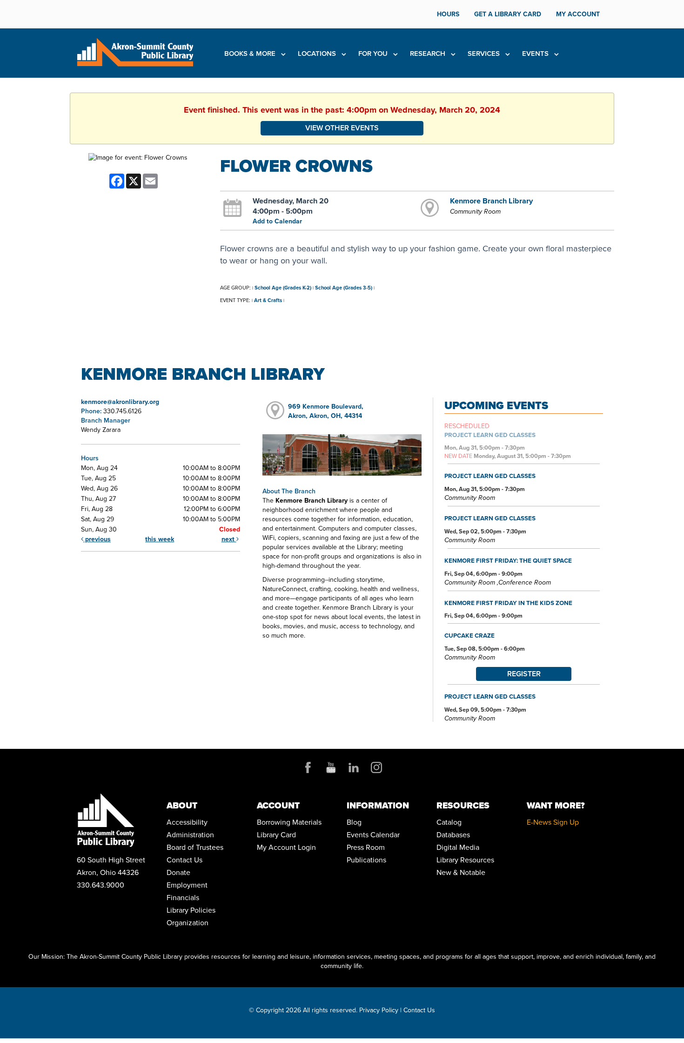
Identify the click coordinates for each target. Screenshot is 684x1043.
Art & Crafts (268, 300)
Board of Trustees (195, 847)
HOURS (448, 14)
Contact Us (184, 860)
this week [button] (159, 539)
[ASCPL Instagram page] (376, 767)
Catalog (449, 822)
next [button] (228, 539)
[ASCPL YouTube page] (330, 767)
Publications (366, 860)
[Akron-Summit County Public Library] (135, 51)
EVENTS (536, 53)
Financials (183, 897)
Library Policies (191, 910)
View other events (342, 127)
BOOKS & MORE (250, 53)
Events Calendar (373, 834)
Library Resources (465, 860)
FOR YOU (373, 53)
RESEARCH (428, 53)
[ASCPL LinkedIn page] (353, 767)
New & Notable (460, 872)
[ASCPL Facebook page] (308, 767)
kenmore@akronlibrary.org (120, 402)
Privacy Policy (378, 1010)
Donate (178, 872)
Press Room (366, 847)
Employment (187, 885)
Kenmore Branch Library (491, 200)
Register (524, 673)
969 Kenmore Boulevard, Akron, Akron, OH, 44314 (325, 411)
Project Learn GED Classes (490, 434)
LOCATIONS (318, 53)
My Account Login (286, 847)
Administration (190, 834)
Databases (453, 834)
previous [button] (97, 539)
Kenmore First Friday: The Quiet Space (508, 560)
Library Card (276, 834)
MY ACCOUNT (578, 14)
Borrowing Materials (289, 822)
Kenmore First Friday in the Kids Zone (508, 602)
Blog (354, 822)
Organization (187, 922)
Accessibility (187, 822)
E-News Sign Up (553, 822)
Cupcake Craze (469, 635)
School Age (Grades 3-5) (343, 287)
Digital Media (457, 847)
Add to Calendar (277, 221)
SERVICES (485, 53)
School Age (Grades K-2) (283, 287)
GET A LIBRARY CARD (507, 14)
